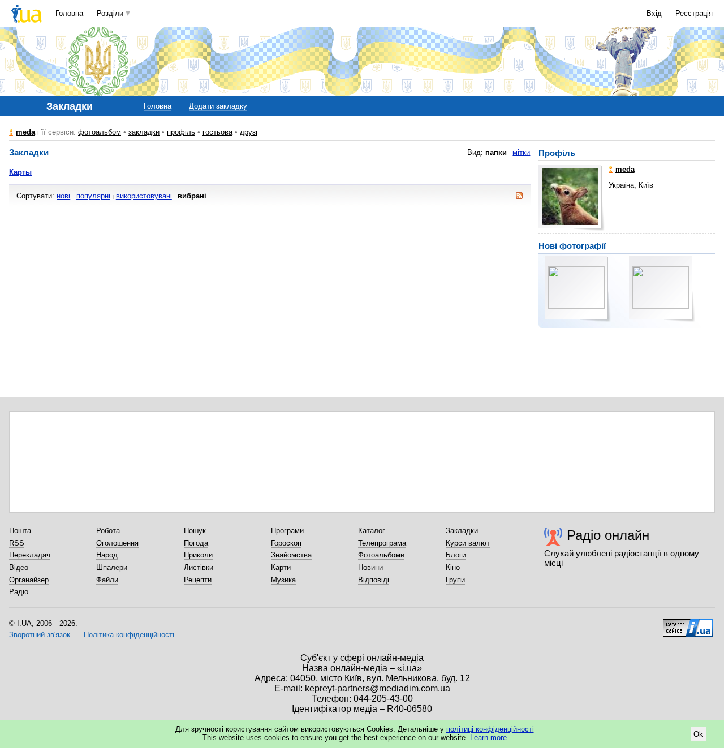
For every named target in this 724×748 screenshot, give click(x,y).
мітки (521, 152)
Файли (107, 580)
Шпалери (111, 567)
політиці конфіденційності (490, 729)
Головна (69, 13)
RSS (16, 543)
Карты (20, 172)
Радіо (18, 591)
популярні (93, 196)
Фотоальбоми (381, 555)
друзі (248, 132)
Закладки (462, 530)
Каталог (371, 530)
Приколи (198, 555)
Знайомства (291, 555)
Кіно (453, 567)
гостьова (217, 132)
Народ (107, 555)
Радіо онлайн (608, 535)
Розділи (110, 13)
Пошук (195, 530)
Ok (698, 734)
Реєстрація (694, 13)
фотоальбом (99, 132)
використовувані (144, 196)
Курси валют (468, 543)
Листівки (198, 567)
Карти (281, 567)
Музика (283, 580)
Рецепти (198, 580)
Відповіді (373, 580)
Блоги (456, 555)
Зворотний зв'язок (39, 634)
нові (63, 196)
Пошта (20, 530)
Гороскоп (286, 543)
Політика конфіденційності (129, 634)
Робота (108, 530)
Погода (196, 543)
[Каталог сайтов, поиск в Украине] (688, 623)
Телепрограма (382, 543)
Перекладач (29, 555)
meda (25, 132)
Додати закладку (218, 106)
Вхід (654, 13)
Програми (287, 530)
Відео (18, 567)
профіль (181, 132)
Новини (370, 567)
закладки (144, 132)
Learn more (488, 737)
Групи (455, 580)
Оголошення (117, 543)
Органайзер (29, 580)
